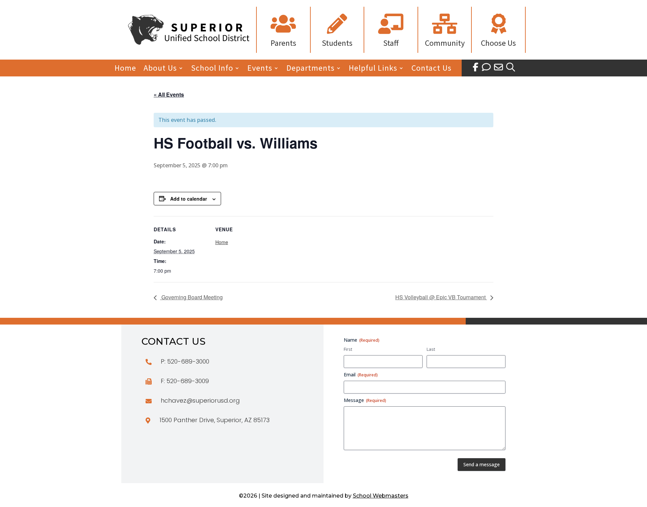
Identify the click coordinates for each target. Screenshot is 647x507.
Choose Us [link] (498, 43)
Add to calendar (188, 198)
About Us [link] (160, 69)
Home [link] (125, 69)
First (348, 349)
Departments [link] (310, 69)
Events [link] (259, 69)
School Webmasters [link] (380, 496)
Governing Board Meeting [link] (191, 297)
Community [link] (445, 43)
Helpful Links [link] (373, 69)
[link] (188, 42)
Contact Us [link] (431, 69)
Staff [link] (391, 43)
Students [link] (337, 43)
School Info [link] (212, 69)
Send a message (481, 464)
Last (431, 349)
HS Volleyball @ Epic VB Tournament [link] (441, 297)
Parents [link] (283, 43)
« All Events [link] (169, 94)
